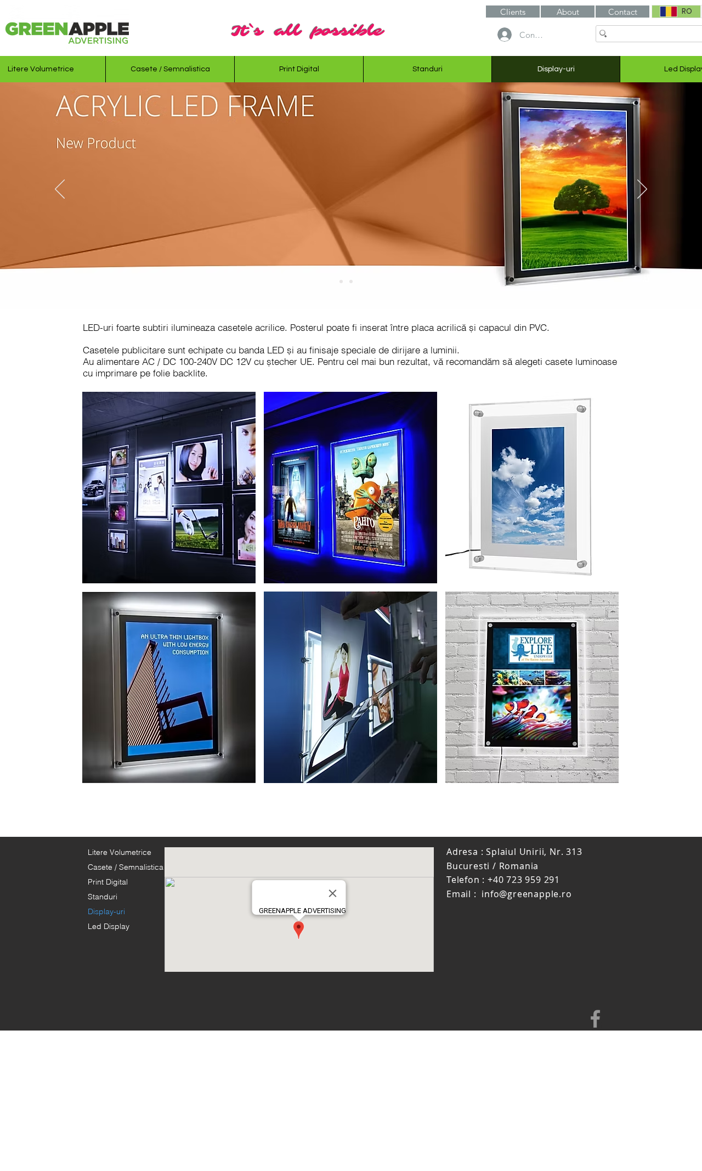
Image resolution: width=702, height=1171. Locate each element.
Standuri (102, 897)
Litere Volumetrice (119, 852)
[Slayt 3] (361, 281)
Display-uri (106, 911)
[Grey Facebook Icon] (595, 1019)
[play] (595, 773)
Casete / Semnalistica (125, 867)
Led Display (108, 926)
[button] (568, 11)
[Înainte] (642, 189)
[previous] (102, 593)
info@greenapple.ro (526, 894)
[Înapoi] (60, 189)
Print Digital (108, 882)
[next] (599, 593)
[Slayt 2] (351, 281)
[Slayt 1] (341, 281)
